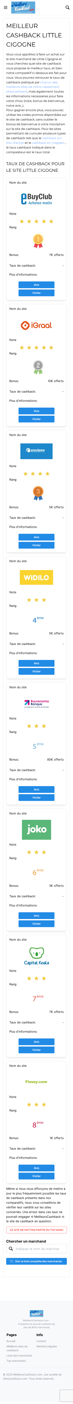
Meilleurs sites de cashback (17, 1348)
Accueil (11, 1341)
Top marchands (16, 1360)
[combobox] (36, 1248)
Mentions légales (46, 1346)
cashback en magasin (48, 143)
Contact (41, 1341)
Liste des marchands (19, 1355)
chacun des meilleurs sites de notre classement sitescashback (33, 87)
